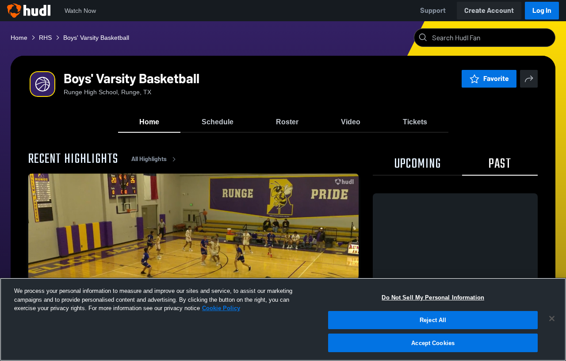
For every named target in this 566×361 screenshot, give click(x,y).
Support (433, 10)
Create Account (489, 10)
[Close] (552, 318)
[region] (283, 319)
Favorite (496, 78)
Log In (541, 10)
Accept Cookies (433, 342)
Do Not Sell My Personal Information (433, 297)
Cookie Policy (221, 308)
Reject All (433, 320)
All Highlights (149, 159)
